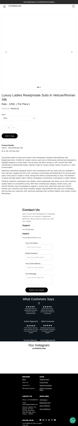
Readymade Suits (45, 403)
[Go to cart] (73, 6)
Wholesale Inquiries (28, 388)
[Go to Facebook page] (40, 420)
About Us (25, 382)
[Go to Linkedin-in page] (49, 420)
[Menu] (4, 6)
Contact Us (25, 385)
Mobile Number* (31, 253)
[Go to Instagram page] (43, 420)
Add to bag (9, 136)
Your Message (30, 274)
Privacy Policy (44, 382)
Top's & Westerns (45, 409)
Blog (23, 379)
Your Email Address (32, 263)
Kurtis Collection (45, 406)
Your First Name (31, 243)
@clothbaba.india (39, 348)
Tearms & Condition (46, 385)
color (4, 114)
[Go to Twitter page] (46, 420)
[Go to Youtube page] (55, 420)
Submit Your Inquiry (36, 290)
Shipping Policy (44, 379)
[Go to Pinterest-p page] (52, 420)
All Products (43, 400)
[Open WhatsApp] (72, 420)
